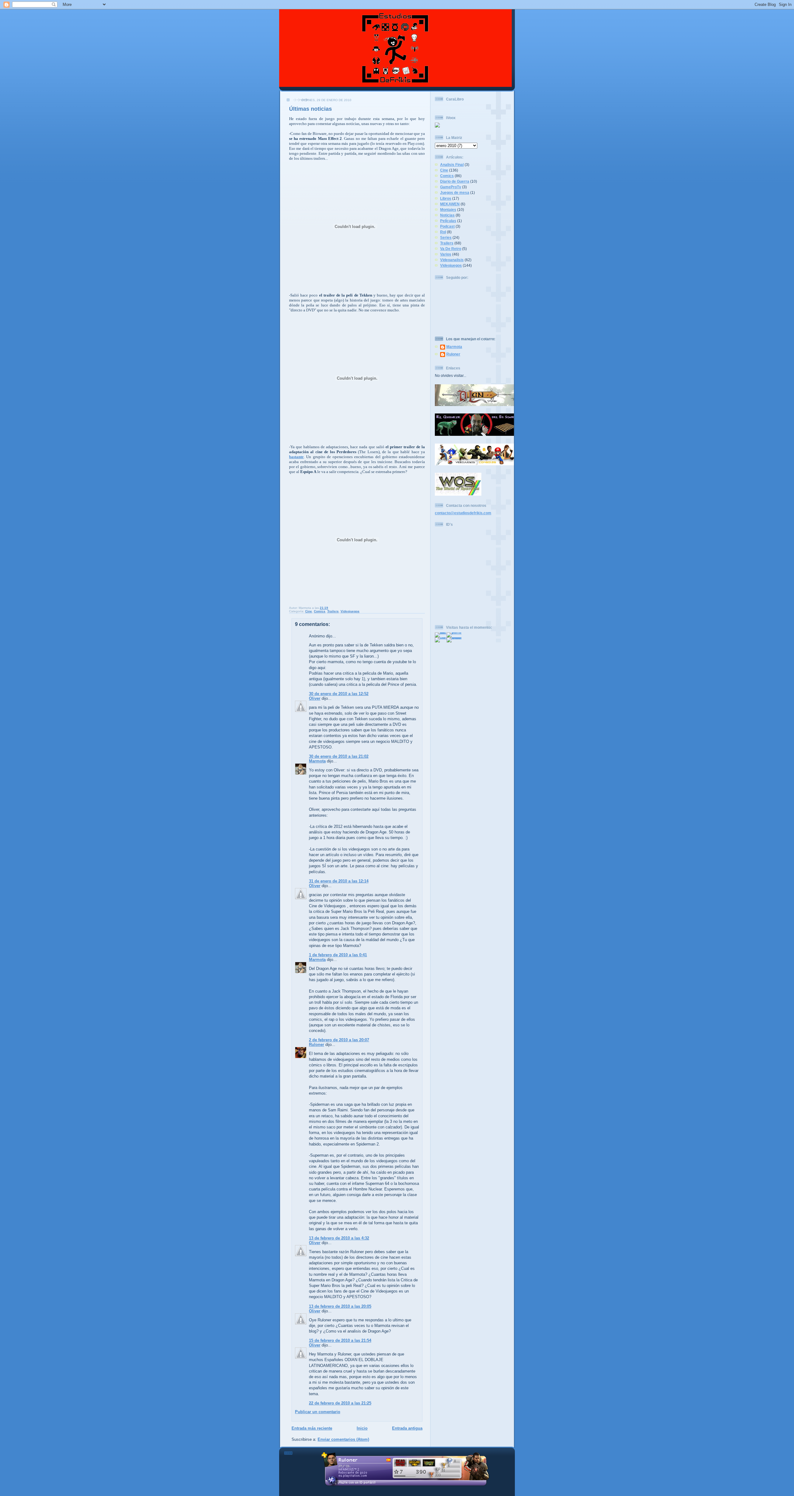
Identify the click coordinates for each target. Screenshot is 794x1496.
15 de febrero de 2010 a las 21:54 (340, 1340)
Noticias (447, 215)
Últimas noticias (310, 109)
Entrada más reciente (312, 1428)
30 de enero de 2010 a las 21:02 (338, 756)
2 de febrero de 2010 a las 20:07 (339, 1040)
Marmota (317, 761)
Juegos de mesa (454, 192)
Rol (443, 232)
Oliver (314, 698)
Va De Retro (450, 249)
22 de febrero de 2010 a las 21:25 (340, 1403)
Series (446, 237)
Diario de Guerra (454, 181)
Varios (445, 254)
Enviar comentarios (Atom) (343, 1439)
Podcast (447, 226)
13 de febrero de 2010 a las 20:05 (340, 1306)
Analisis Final (452, 165)
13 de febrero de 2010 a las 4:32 (339, 1238)
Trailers (333, 611)
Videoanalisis (452, 260)
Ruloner (316, 1044)
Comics (319, 611)
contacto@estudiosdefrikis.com (463, 513)
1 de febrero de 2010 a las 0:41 (338, 955)
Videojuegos (350, 611)
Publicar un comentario (317, 1411)
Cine (308, 611)
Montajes (448, 210)
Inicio (362, 1428)
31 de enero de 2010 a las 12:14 (338, 881)
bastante (296, 456)
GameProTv (450, 187)
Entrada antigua (407, 1428)
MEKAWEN (450, 204)
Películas (448, 221)
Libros (445, 198)
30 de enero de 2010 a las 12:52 (338, 693)
